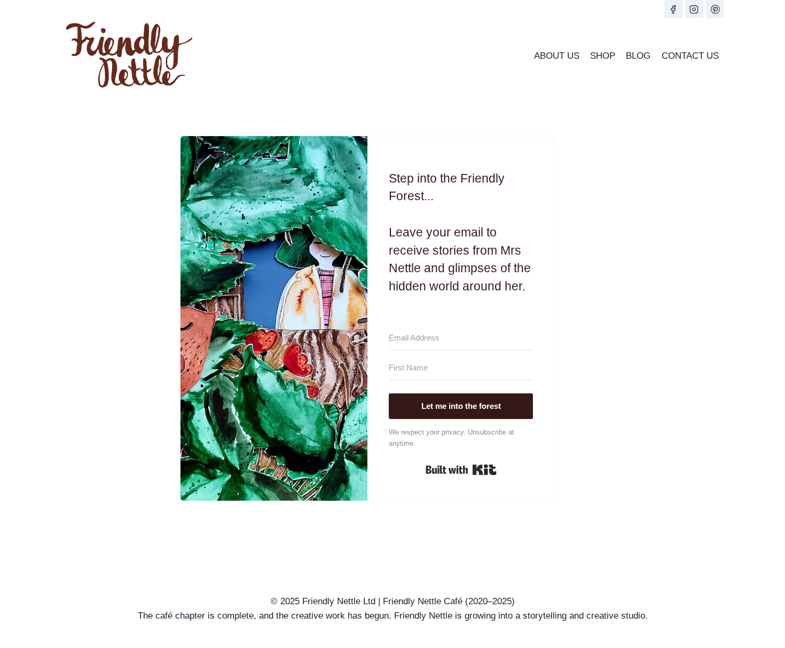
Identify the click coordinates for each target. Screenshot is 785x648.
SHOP (602, 56)
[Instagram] (694, 9)
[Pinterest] (715, 9)
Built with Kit (461, 469)
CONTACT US (690, 56)
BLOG (638, 56)
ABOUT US (556, 56)
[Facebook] (673, 9)
